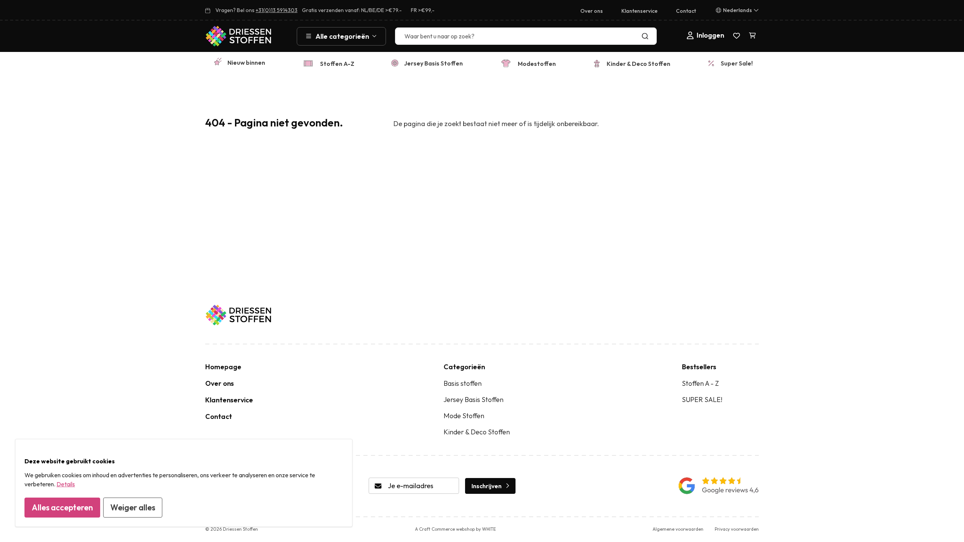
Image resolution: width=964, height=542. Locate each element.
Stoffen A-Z (337, 63)
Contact (686, 11)
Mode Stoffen (464, 415)
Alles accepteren (62, 507)
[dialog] (183, 483)
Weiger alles (132, 507)
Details (65, 484)
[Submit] (646, 36)
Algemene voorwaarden (678, 529)
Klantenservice (639, 11)
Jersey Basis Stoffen (433, 63)
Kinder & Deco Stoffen (638, 63)
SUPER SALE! (702, 399)
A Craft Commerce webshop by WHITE (455, 529)
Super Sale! (737, 63)
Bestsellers (699, 366)
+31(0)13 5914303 (276, 10)
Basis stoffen (463, 383)
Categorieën (464, 366)
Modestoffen (537, 63)
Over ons (591, 11)
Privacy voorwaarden (737, 529)
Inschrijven (486, 486)
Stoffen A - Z (700, 383)
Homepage (223, 366)
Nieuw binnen (246, 62)
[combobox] (526, 36)
